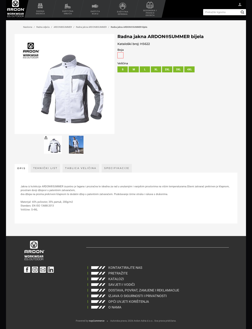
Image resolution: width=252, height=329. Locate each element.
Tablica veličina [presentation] (80, 168)
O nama (114, 307)
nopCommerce (96, 320)
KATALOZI (116, 279)
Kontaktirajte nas (125, 267)
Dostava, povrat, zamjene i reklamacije (143, 290)
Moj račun (240, 5)
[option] (53, 145)
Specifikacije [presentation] (116, 168)
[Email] (42, 269)
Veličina (122, 63)
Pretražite (118, 273)
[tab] (21, 168)
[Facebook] (27, 269)
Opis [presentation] (21, 168)
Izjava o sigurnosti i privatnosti (137, 296)
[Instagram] (35, 269)
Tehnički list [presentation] (45, 168)
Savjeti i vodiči (121, 284)
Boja (120, 49)
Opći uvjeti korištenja (128, 301)
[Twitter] (50, 269)
